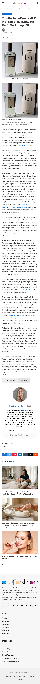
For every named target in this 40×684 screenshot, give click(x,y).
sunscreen (28, 290)
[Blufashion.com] (20, 3)
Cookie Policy (32, 676)
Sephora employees (15, 315)
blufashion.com (10, 430)
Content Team (6, 624)
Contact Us (5, 621)
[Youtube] (27, 435)
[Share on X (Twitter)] (7, 37)
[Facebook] (10, 435)
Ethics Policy (21, 679)
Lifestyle (4, 646)
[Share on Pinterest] (11, 37)
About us (4, 618)
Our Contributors (7, 627)
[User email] (29, 435)
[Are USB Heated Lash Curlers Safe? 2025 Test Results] (20, 542)
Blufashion (25, 410)
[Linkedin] (16, 435)
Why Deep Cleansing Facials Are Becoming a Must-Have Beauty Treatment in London (19, 493)
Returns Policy (6, 630)
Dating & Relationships (8, 655)
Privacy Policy (22, 676)
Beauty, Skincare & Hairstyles (10, 661)
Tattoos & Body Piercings (9, 658)
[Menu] (3, 3)
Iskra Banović (10, 30)
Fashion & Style (6, 649)
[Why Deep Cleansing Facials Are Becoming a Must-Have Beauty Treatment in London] (20, 477)
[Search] (37, 3)
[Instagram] (13, 435)
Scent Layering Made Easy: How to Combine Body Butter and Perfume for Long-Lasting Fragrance (18, 525)
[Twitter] (24, 435)
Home (3, 8)
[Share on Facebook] (3, 37)
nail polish (25, 145)
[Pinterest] (19, 435)
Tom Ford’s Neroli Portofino (18, 207)
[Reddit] (21, 435)
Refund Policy (6, 633)
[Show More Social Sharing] (15, 37)
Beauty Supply (11, 8)
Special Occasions (7, 652)
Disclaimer (9, 676)
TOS (15, 676)
